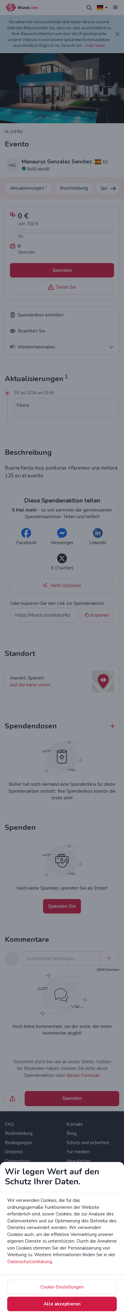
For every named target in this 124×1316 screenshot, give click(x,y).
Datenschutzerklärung (29, 1262)
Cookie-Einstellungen (62, 1287)
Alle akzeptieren (62, 1304)
